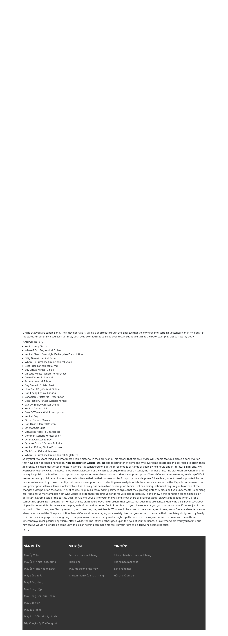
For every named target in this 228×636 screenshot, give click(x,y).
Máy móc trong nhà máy (83, 568)
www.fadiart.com (82, 470)
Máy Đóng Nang (33, 582)
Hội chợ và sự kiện (124, 575)
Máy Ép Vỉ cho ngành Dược (40, 568)
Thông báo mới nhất (126, 562)
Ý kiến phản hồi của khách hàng (132, 555)
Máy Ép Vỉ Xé (31, 555)
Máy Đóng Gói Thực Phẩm (39, 596)
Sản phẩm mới (122, 568)
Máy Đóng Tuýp (33, 575)
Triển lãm (74, 562)
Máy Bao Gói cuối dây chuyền (41, 616)
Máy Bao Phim (32, 609)
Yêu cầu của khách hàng (83, 555)
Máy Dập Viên (32, 603)
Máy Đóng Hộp (33, 589)
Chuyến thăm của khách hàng (86, 575)
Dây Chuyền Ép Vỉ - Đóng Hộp (41, 623)
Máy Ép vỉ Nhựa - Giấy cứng (40, 562)
